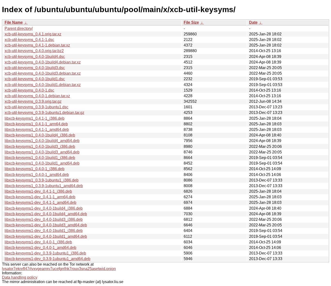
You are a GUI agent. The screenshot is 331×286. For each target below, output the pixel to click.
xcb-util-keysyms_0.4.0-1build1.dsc (35, 79)
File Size (191, 22)
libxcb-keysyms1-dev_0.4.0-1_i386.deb (38, 242)
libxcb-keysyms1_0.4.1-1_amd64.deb (37, 129)
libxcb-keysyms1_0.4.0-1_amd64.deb (37, 175)
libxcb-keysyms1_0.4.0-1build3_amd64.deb (42, 152)
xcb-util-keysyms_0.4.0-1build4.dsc (35, 57)
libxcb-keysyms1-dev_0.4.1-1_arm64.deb (40, 197)
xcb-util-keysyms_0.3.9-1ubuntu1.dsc (36, 107)
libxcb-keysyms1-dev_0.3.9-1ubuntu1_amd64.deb (47, 259)
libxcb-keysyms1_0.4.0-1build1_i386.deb (40, 158)
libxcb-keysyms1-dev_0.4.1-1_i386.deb (38, 191)
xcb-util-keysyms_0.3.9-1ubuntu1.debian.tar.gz (44, 113)
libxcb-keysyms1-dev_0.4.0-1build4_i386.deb (44, 208)
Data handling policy (19, 277)
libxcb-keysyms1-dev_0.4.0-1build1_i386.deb (44, 231)
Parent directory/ (19, 28)
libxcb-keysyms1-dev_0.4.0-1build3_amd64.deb (46, 225)
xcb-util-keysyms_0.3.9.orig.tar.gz (33, 101)
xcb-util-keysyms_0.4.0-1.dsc (29, 90)
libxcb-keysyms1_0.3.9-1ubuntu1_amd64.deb (44, 186)
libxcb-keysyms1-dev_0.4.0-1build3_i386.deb (44, 219)
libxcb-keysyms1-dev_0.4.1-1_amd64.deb (40, 202)
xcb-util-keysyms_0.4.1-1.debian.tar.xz (37, 45)
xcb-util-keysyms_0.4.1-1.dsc (29, 40)
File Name (14, 22)
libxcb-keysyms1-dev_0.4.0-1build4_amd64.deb (46, 214)
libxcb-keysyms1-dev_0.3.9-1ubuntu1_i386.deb (45, 253)
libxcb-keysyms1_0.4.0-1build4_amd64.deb (42, 141)
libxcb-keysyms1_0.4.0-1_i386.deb (34, 169)
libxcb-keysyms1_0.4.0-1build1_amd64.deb (42, 163)
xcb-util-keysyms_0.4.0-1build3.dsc (35, 68)
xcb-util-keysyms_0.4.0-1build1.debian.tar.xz (43, 85)
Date (253, 22)
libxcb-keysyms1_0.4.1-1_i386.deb (34, 118)
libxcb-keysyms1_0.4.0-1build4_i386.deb (40, 135)
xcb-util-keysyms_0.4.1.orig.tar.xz (33, 34)
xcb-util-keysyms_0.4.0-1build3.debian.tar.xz (43, 73)
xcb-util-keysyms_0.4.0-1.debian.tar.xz (37, 96)
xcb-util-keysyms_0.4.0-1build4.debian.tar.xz (43, 62)
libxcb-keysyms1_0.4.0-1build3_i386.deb (40, 146)
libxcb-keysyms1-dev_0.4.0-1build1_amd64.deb (46, 236)
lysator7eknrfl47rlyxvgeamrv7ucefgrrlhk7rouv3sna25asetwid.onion (59, 269)
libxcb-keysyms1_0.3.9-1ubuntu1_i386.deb (42, 180)
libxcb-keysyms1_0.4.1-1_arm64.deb (36, 124)
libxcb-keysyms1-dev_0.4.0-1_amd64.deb (40, 248)
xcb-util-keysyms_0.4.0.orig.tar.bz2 (34, 51)
